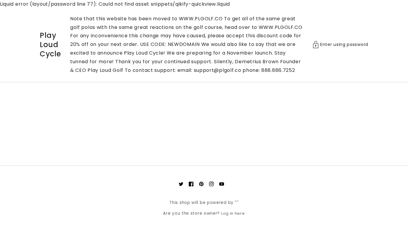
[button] (340, 44)
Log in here (233, 213)
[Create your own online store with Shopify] (237, 202)
